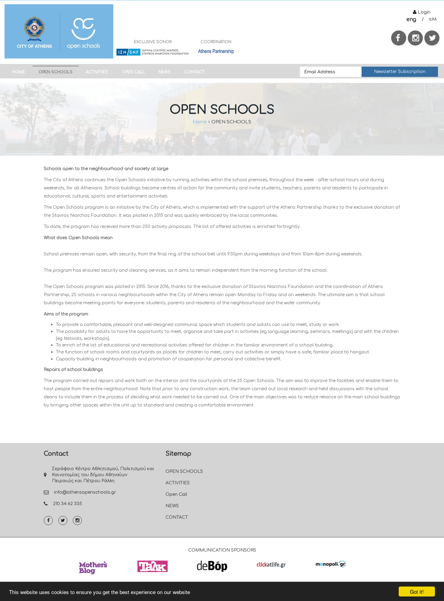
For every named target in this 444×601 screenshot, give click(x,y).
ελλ (433, 19)
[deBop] (212, 566)
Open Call (133, 72)
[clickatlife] (271, 564)
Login (423, 12)
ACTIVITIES (97, 72)
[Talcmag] (152, 566)
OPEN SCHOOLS (55, 72)
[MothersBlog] (93, 568)
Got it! (417, 591)
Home (200, 122)
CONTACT (194, 72)
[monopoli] (331, 564)
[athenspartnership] (216, 51)
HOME (18, 72)
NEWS (165, 72)
